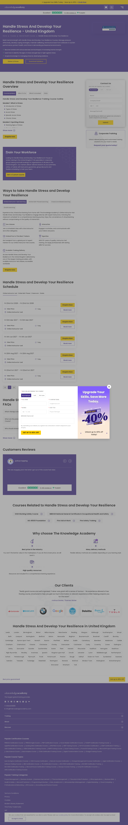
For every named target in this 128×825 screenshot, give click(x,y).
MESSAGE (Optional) (27, 416)
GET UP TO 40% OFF (31, 432)
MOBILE (23, 408)
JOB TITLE (52, 408)
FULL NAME (24, 399)
